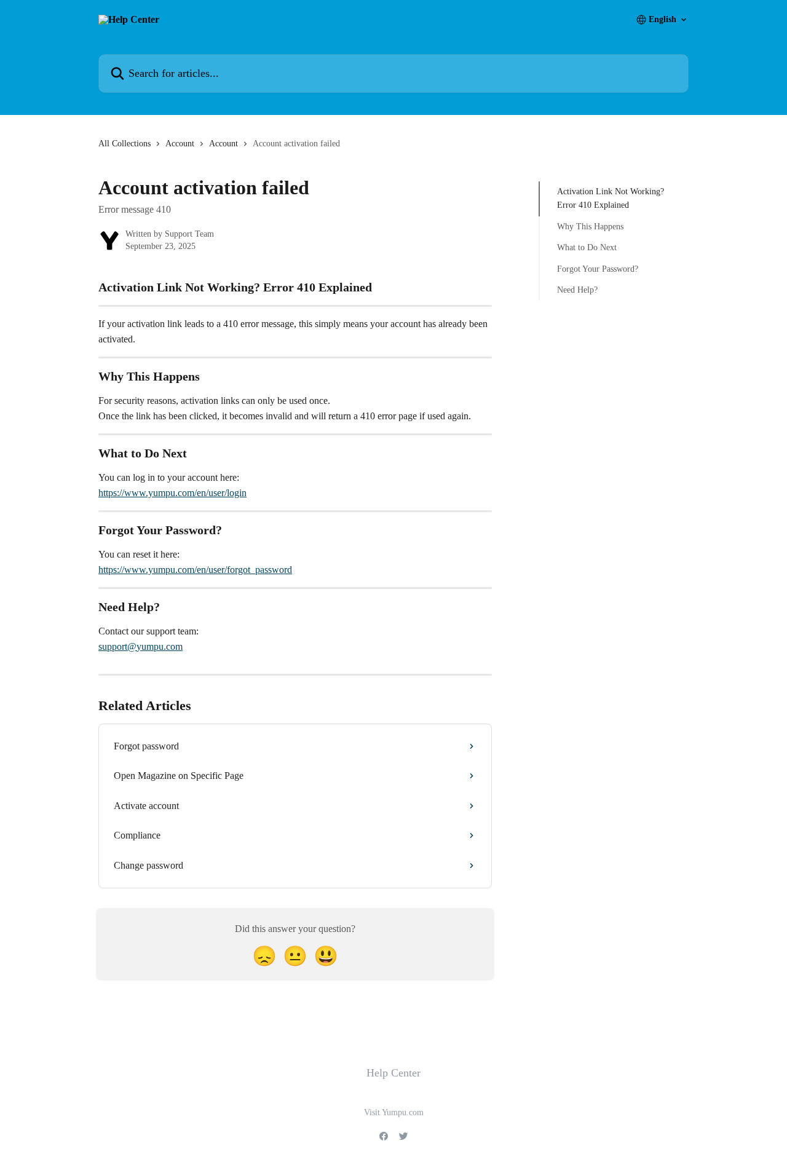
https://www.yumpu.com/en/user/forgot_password (195, 569)
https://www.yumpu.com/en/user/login (172, 493)
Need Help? (577, 289)
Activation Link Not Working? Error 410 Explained (610, 198)
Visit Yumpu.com (394, 1112)
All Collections (124, 143)
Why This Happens (590, 226)
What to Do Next (587, 247)
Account (179, 143)
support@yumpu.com (140, 646)
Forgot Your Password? (597, 268)
